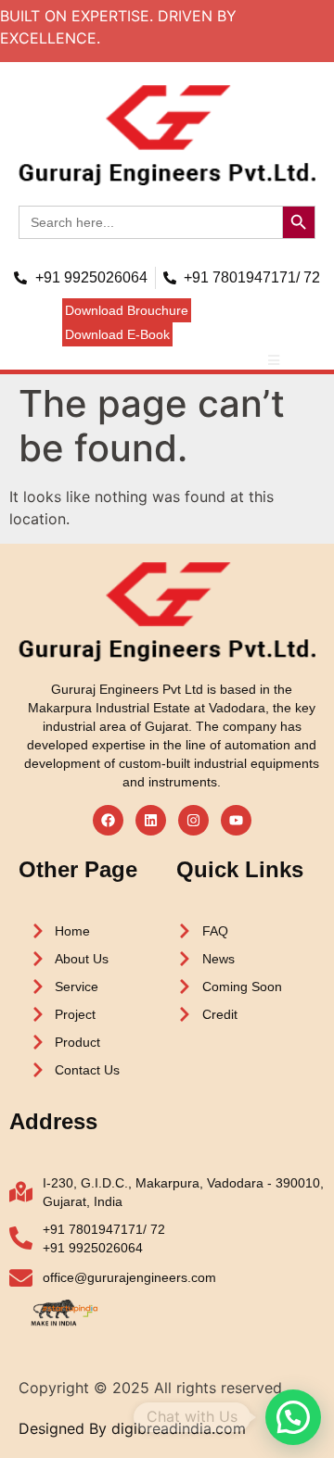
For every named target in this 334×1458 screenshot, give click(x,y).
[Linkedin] (150, 820)
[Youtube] (236, 820)
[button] (126, 310)
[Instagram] (193, 820)
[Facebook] (108, 820)
